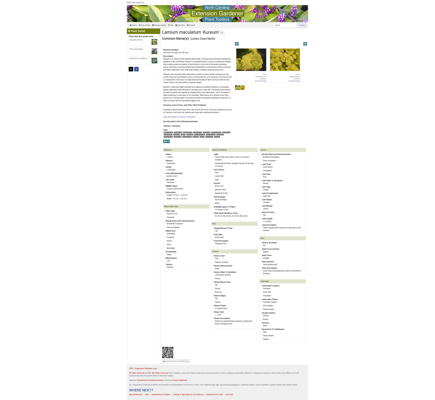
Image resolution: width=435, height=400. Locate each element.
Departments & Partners (160, 394)
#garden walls (177, 136)
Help (171, 25)
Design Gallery (160, 25)
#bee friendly (220, 134)
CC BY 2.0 (263, 79)
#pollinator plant (187, 132)
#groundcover (209, 136)
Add (167, 141)
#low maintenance (216, 132)
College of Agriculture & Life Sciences (188, 394)
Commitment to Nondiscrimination (150, 380)
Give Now (181, 25)
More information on (179, 117)
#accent (202, 136)
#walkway (217, 136)
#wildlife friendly (187, 136)
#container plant (168, 136)
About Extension (135, 394)
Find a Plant (145, 25)
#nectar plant (206, 132)
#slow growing (226, 132)
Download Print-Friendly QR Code (177, 361)
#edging (183, 134)
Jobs (147, 394)
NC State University (137, 373)
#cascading (176, 134)
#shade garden (178, 132)
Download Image (260, 81)
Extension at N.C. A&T (214, 394)
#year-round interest (199, 134)
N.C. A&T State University (158, 373)
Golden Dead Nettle (202, 38)
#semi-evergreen (210, 134)
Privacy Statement (179, 380)
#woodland (195, 136)
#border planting (197, 132)
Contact (192, 25)
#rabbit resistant (168, 132)
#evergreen (190, 134)
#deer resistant (168, 134)
